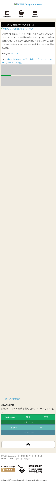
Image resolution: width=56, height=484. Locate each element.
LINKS (3, 459)
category (7, 17)
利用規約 (27, 459)
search (35, 17)
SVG (46, 417)
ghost (9, 59)
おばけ (26, 59)
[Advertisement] (28, 216)
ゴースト (40, 59)
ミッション (39, 456)
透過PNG (14, 428)
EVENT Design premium (8, 469)
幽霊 (20, 63)
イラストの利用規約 (10, 399)
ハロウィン (15, 54)
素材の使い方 (25, 456)
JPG (41, 428)
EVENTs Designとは (8, 456)
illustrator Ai (10, 417)
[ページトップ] (28, 444)
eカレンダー (14, 459)
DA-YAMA (22, 469)
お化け (33, 59)
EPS (28, 417)
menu (20, 17)
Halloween (17, 59)
